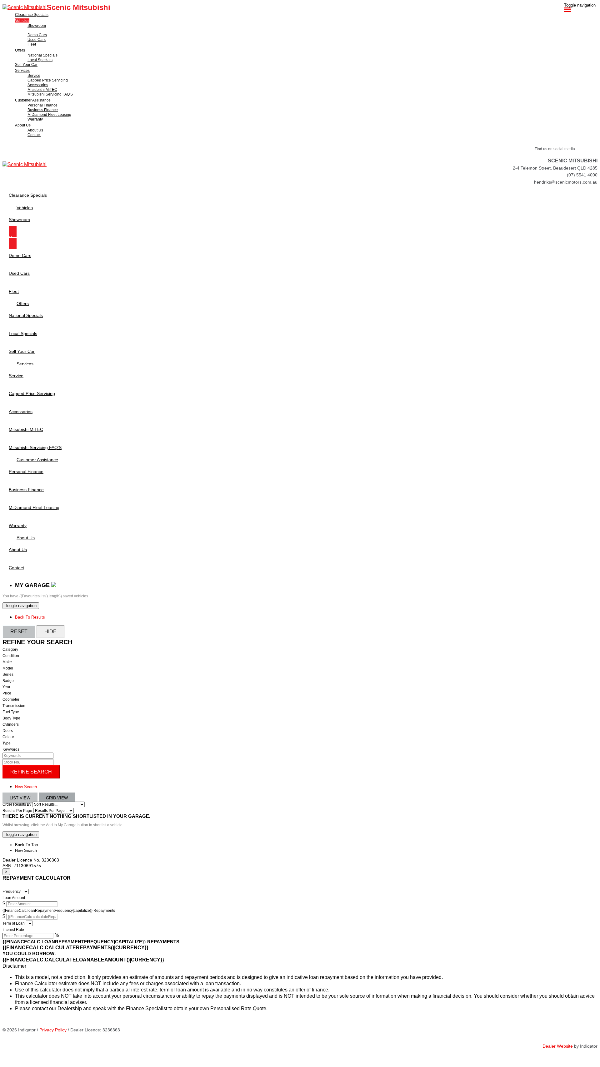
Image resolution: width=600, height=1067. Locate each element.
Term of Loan (13, 923)
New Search (26, 786)
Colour (8, 737)
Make (7, 662)
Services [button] (22, 70)
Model (7, 668)
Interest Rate (13, 929)
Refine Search (31, 771)
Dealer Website (557, 1046)
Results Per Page (17, 810)
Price (6, 693)
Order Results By (16, 804)
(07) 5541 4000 (582, 174)
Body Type (11, 718)
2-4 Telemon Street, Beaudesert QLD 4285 (555, 167)
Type (6, 743)
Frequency (11, 891)
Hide (50, 631)
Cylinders (10, 724)
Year (6, 687)
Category (10, 649)
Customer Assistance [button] (33, 100)
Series (7, 674)
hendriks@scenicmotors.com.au (566, 182)
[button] (300, 966)
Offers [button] (20, 50)
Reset (19, 631)
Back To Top (26, 844)
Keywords (10, 749)
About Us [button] (23, 125)
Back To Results (30, 617)
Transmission (13, 706)
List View (20, 798)
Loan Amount (13, 898)
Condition (10, 656)
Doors (7, 731)
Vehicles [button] (22, 20)
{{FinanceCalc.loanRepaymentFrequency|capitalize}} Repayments (58, 910)
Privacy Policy (53, 1029)
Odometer (10, 699)
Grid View (57, 798)
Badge (8, 681)
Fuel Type (10, 712)
